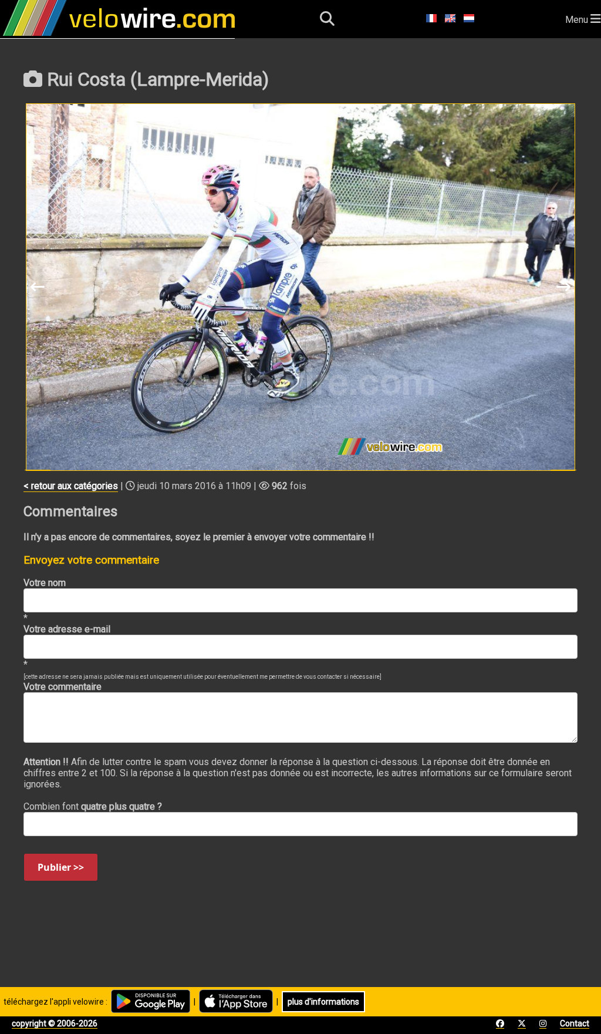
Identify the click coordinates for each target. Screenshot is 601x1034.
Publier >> (61, 867)
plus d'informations (323, 1001)
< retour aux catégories (70, 485)
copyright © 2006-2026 (54, 1023)
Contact (574, 1023)
